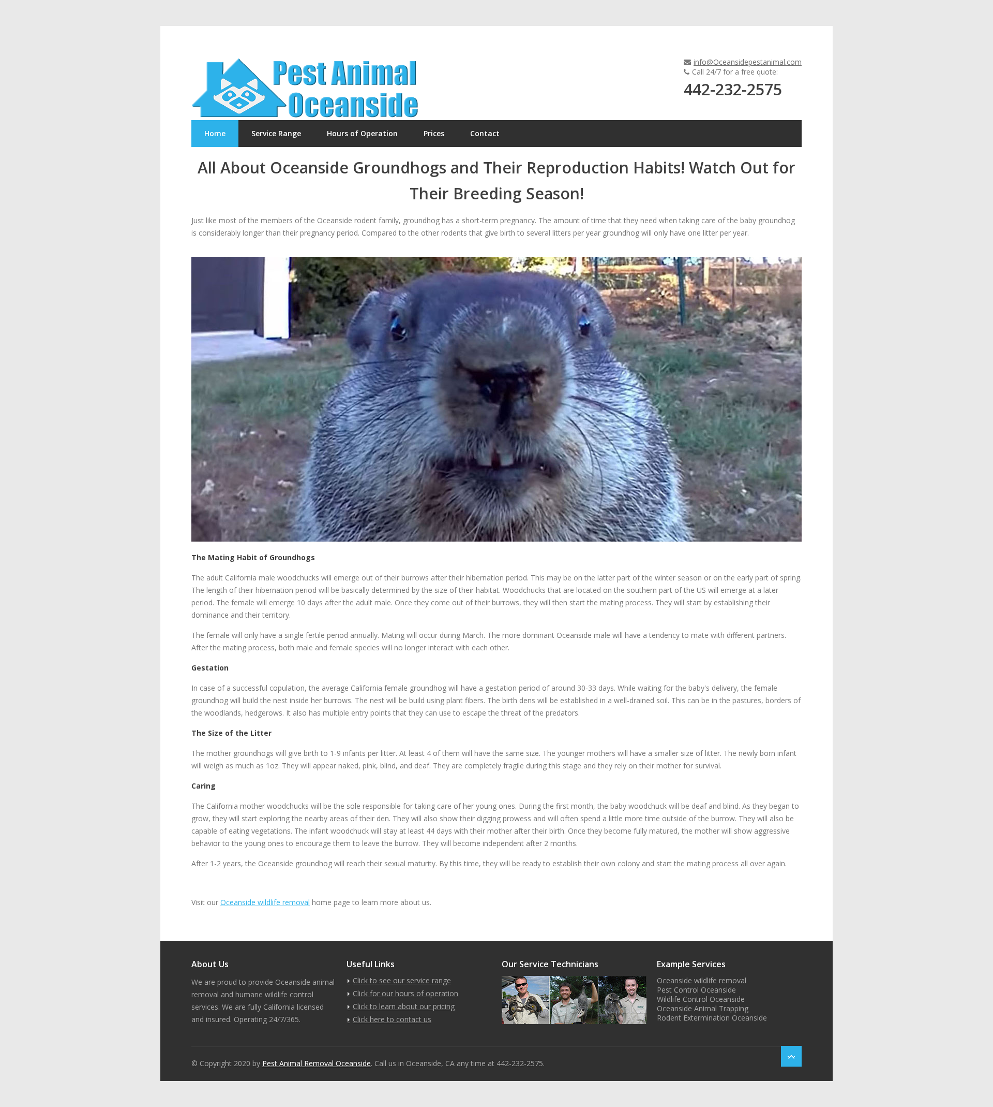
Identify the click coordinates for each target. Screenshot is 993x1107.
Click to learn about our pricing (404, 1006)
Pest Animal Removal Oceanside (316, 1063)
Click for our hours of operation (405, 993)
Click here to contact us (392, 1019)
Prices (434, 133)
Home (214, 133)
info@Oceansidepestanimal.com (748, 62)
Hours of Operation (362, 133)
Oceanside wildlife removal (265, 902)
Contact (485, 133)
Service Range (276, 133)
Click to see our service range (402, 980)
